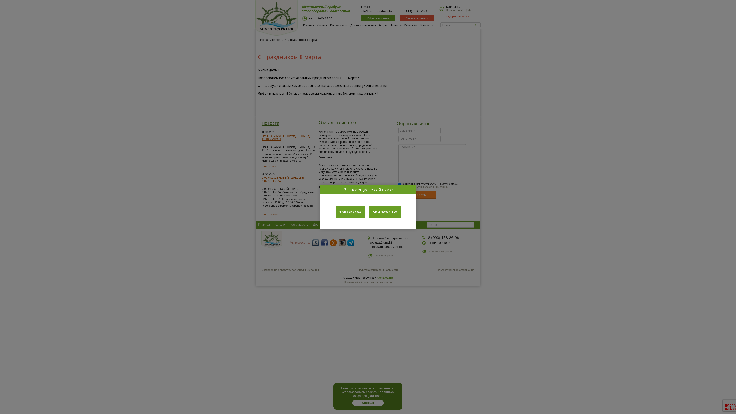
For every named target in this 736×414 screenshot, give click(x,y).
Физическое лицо (350, 211)
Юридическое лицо (385, 211)
